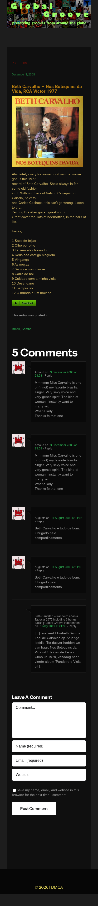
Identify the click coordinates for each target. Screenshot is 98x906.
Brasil (16, 329)
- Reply (47, 375)
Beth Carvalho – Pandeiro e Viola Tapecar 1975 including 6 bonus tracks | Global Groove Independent (57, 620)
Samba (26, 329)
